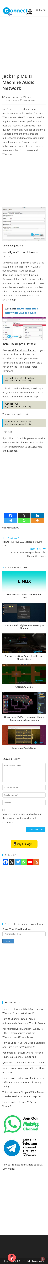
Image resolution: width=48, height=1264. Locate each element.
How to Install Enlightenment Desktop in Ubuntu (24, 627)
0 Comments (29, 100)
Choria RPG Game (24, 686)
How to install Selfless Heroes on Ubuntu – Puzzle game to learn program (24, 718)
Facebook (12, 450)
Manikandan (11, 100)
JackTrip (10, 528)
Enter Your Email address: (17, 929)
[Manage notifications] (43, 1259)
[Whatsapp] (24, 520)
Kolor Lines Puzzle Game (24, 748)
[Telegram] (10, 520)
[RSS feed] (36, 862)
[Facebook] (10, 515)
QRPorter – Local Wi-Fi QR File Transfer (23, 1062)
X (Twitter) (36, 446)
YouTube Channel (19, 442)
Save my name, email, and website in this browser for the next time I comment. (22, 818)
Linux (29, 97)
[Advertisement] (24, 48)
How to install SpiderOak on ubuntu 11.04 (24, 596)
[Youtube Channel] (30, 862)
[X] (24, 515)
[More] (37, 520)
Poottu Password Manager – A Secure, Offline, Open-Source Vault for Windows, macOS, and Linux (22, 1033)
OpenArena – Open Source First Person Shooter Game (24, 657)
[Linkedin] (37, 515)
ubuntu (16, 528)
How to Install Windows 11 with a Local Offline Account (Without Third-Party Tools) (23, 1082)
